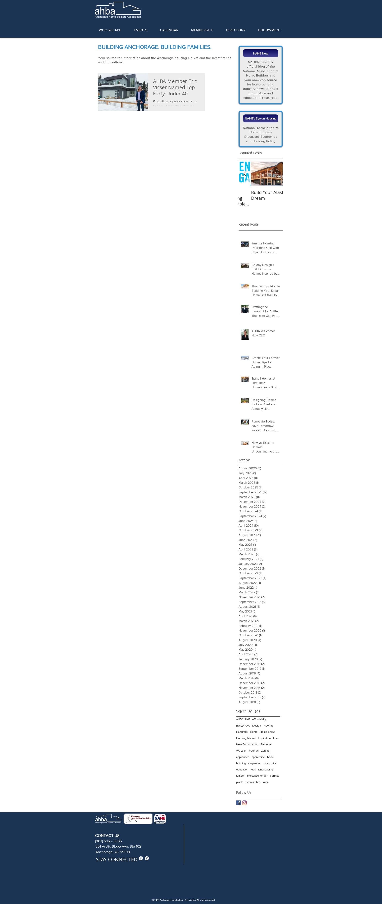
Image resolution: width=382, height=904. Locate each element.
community (269, 763)
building (241, 763)
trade (265, 782)
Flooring (268, 725)
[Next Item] (276, 174)
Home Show (267, 731)
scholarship (253, 782)
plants (240, 782)
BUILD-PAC (243, 725)
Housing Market (246, 738)
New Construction (247, 744)
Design (256, 725)
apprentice (258, 757)
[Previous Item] (245, 174)
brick (270, 757)
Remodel (266, 744)
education (242, 769)
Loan (276, 738)
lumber (240, 775)
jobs (253, 769)
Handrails (242, 731)
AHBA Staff (243, 719)
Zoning (265, 750)
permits (274, 775)
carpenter (254, 763)
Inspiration (264, 738)
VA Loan (241, 750)
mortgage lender (257, 775)
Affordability (259, 719)
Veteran (254, 750)
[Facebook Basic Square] (238, 802)
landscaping (265, 769)
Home (253, 731)
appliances (242, 757)
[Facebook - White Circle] (141, 858)
